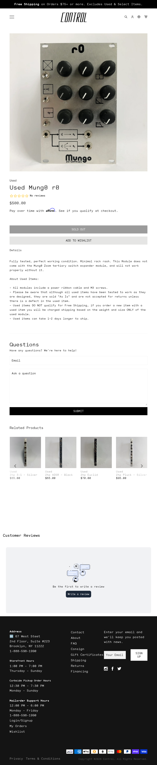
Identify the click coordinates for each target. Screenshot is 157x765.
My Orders (18, 726)
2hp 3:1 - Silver (23, 475)
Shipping (78, 660)
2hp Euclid (89, 475)
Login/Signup (21, 720)
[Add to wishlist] (38, 440)
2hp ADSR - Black (59, 475)
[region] (78, 4)
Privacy (16, 758)
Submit (78, 411)
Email (16, 360)
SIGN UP (139, 654)
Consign (77, 649)
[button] (14, 17)
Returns (77, 666)
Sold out (78, 229)
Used (13, 180)
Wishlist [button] (17, 731)
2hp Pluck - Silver (131, 475)
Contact (77, 632)
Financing (79, 671)
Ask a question (24, 373)
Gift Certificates (87, 655)
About (75, 638)
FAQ (74, 643)
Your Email (114, 655)
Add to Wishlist (79, 240)
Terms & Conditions (43, 758)
